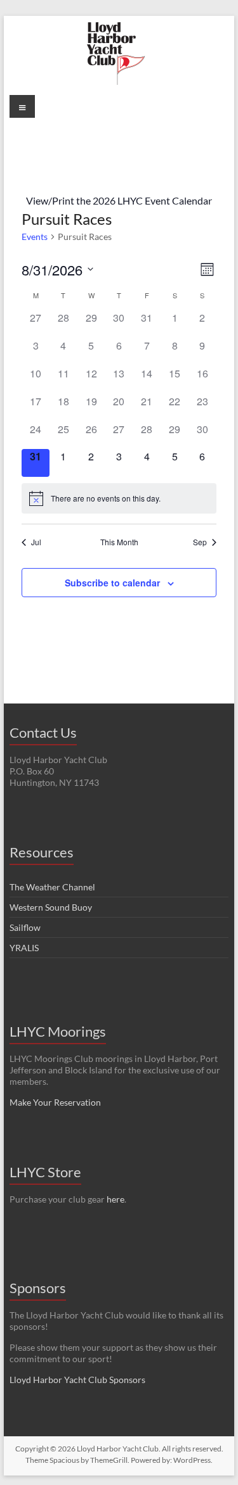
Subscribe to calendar (112, 582)
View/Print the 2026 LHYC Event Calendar (119, 200)
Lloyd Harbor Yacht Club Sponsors (77, 1379)
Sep (200, 542)
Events (35, 236)
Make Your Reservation (55, 1102)
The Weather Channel (52, 887)
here (115, 1199)
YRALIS (24, 947)
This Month (119, 542)
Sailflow (25, 927)
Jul (36, 542)
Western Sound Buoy (51, 907)
